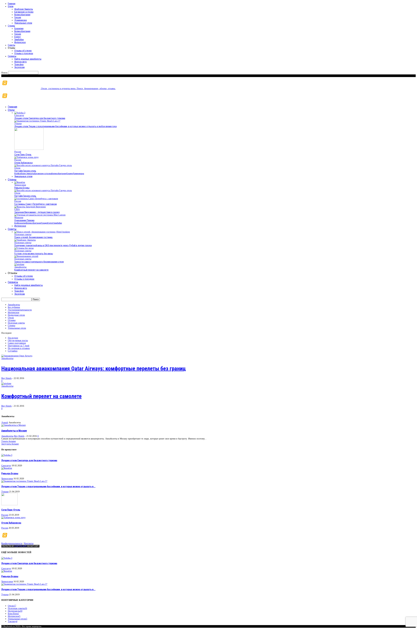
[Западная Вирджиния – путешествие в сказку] (30, 207)
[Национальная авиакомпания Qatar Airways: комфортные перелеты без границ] (16, 356)
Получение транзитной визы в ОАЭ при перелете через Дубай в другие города (53, 245)
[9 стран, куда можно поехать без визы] (24, 248)
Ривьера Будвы (21, 187)
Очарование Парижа (24, 220)
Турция (18, 123)
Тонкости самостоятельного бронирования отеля (39, 261)
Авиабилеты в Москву (14, 430)
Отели (10, 6)
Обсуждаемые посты (18, 340)
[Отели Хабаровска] (26, 157)
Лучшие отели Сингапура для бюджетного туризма (39, 118)
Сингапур (19, 115)
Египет (17, 37)
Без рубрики (14, 307)
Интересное (20, 42)
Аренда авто (20, 61)
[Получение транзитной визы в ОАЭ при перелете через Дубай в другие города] (25, 240)
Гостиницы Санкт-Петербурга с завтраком (35, 204)
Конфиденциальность (11, 543)
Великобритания (22, 14)
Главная (11, 3)
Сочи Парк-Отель (22, 154)
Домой (4, 422)
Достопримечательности (20, 310)
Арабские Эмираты (23, 9)
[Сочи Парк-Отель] (29, 149)
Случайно (12, 351)
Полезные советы (22, 234)
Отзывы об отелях (23, 50)
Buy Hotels (6, 378)
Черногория (20, 185)
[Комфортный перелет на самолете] (19, 264)
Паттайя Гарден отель (25, 170)
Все (15, 173)
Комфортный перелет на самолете (31, 269)
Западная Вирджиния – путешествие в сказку (37, 212)
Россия (17, 151)
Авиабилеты (20, 267)
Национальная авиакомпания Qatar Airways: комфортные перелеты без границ (93, 368)
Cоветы (11, 45)
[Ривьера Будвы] (19, 182)
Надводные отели (16, 315)
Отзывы (11, 320)
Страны (11, 25)
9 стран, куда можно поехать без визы (33, 253)
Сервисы (12, 56)
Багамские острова (23, 12)
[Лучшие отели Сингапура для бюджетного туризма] (19, 113)
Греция (17, 17)
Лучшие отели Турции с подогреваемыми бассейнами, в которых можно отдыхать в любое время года (65, 126)
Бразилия (18, 28)
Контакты (28, 543)
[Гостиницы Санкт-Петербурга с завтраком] (36, 198)
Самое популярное (17, 343)
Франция (18, 217)
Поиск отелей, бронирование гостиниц (33, 237)
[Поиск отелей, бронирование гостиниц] (42, 232)
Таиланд (12, 621)
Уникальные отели (23, 23)
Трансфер (19, 64)
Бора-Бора (13, 613)
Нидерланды (15, 611)
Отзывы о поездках (23, 53)
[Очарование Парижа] (39, 215)
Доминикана (20, 20)
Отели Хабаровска (23, 162)
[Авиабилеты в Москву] (13, 425)
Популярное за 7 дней (18, 345)
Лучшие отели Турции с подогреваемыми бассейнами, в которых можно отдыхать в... (48, 486)
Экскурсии (19, 67)
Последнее (13, 338)
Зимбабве (19, 39)
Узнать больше (8, 441)
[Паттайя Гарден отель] (43, 165)
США (17, 209)
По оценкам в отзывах (19, 348)
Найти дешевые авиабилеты (27, 59)
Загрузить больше (10, 444)
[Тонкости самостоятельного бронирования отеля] (26, 256)
